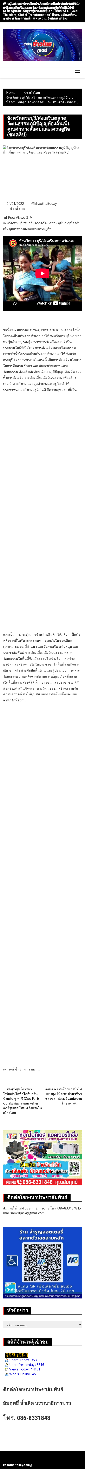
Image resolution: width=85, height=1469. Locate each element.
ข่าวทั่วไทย (18, 208)
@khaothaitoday (44, 203)
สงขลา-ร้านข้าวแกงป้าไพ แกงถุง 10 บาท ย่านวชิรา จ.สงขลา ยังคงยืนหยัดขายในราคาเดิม (63, 1096)
